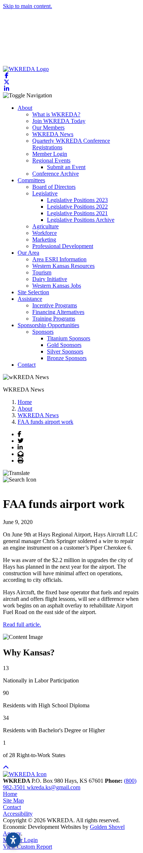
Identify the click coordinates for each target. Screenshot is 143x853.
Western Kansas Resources (63, 266)
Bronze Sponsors (67, 358)
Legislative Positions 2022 (77, 206)
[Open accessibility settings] (13, 840)
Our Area (28, 253)
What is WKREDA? (56, 114)
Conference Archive (55, 174)
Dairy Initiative (49, 279)
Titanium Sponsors (68, 338)
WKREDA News (52, 134)
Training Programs (53, 318)
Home (10, 794)
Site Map (13, 800)
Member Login (49, 154)
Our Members (48, 127)
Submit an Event (66, 167)
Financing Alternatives (58, 312)
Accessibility (18, 814)
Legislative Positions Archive (80, 220)
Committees (31, 180)
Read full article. (22, 624)
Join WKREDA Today (58, 121)
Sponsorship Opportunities (48, 325)
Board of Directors (54, 187)
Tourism (41, 272)
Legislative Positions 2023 (77, 200)
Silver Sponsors (65, 351)
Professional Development (62, 246)
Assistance (30, 299)
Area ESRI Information (59, 259)
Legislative (45, 193)
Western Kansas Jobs (56, 286)
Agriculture (45, 226)
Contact (27, 365)
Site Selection (33, 292)
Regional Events (51, 160)
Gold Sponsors (64, 345)
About (25, 108)
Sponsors (43, 332)
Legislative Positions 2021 (77, 213)
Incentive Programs (54, 305)
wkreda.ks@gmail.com (53, 787)
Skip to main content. (27, 6)
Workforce (44, 233)
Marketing (44, 239)
